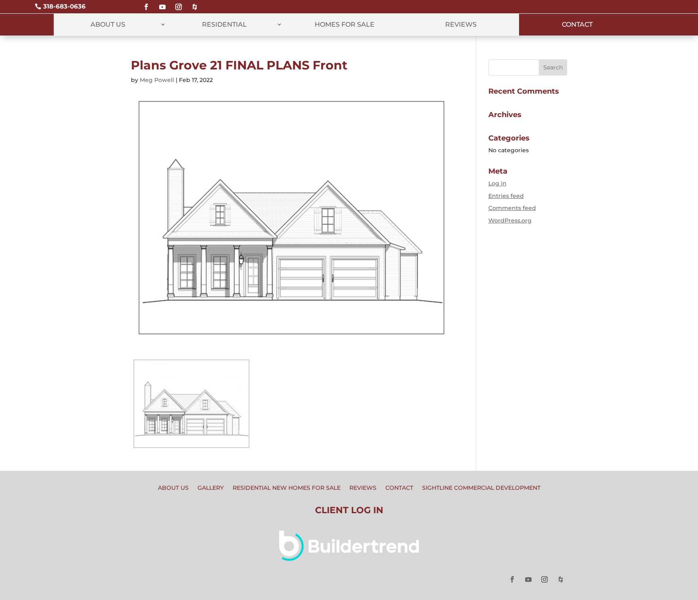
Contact (577, 24)
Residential (224, 24)
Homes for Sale (344, 24)
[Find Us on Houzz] (194, 3)
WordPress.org (510, 220)
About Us (107, 24)
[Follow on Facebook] (146, 3)
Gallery (211, 488)
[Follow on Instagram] (178, 3)
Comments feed (512, 208)
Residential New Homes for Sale (287, 488)
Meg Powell (157, 80)
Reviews (461, 24)
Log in (497, 183)
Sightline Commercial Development (481, 488)
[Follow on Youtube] (162, 3)
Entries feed (506, 195)
